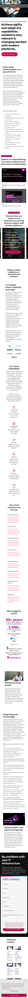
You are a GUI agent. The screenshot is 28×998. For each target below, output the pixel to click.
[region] (14, 988)
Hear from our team (9, 54)
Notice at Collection (13, 926)
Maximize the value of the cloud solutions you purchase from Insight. (14, 575)
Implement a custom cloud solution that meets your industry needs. (13, 565)
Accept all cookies (14, 995)
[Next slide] (25, 243)
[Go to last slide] (2, 243)
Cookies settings (14, 991)
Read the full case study (13, 252)
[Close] (26, 981)
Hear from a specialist (13, 929)
